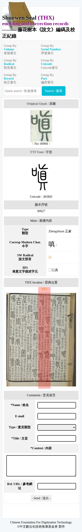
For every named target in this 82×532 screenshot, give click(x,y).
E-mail (19, 416)
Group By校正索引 (10, 78)
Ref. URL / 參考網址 (19, 486)
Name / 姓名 (20, 405)
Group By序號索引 (51, 49)
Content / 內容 (41, 448)
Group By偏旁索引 (47, 78)
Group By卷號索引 (10, 49)
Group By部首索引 (10, 64)
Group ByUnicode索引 (49, 64)
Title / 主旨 (19, 438)
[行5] (41, 339)
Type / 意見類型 (20, 427)
